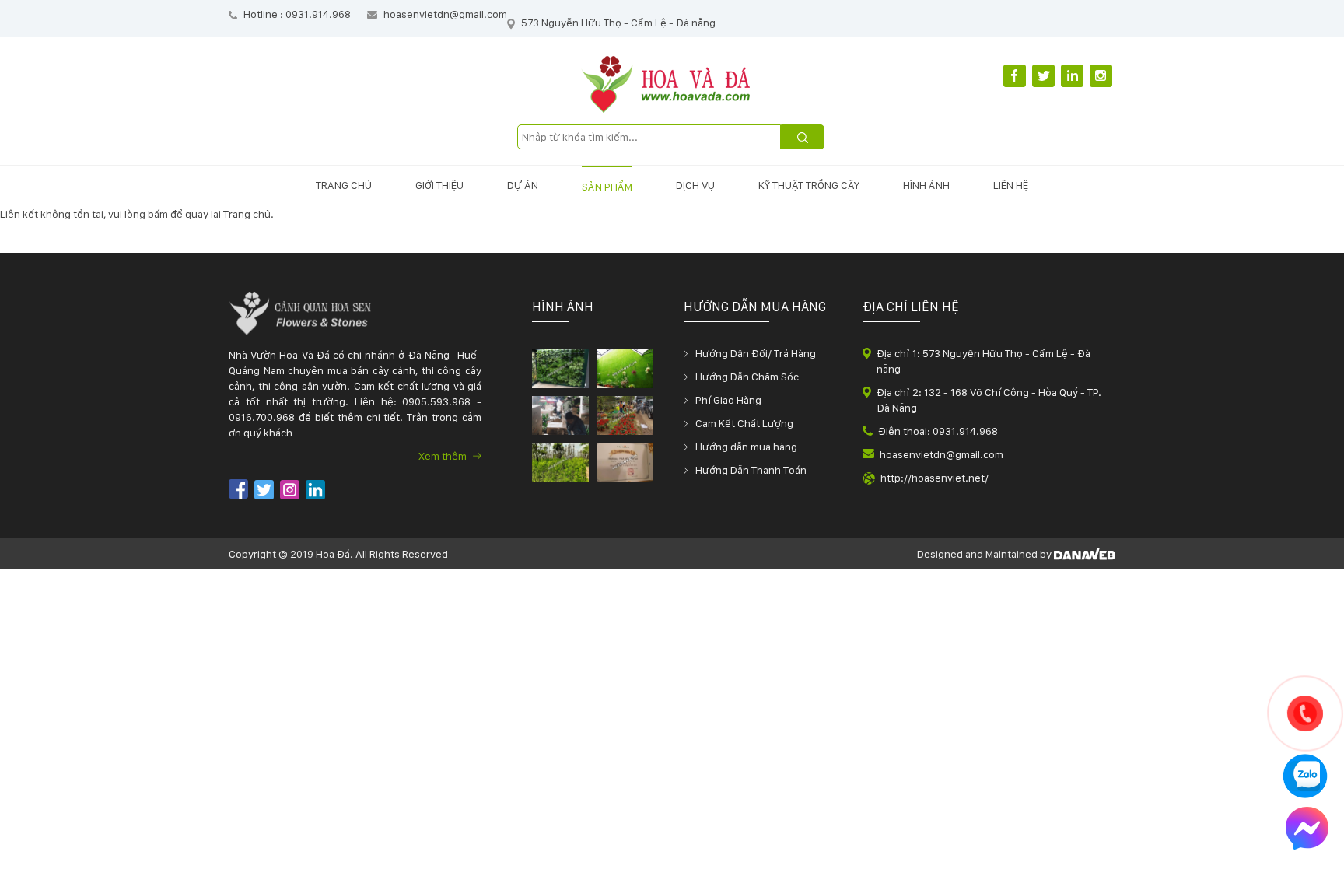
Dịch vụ (695, 185)
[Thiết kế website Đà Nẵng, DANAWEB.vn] (1084, 554)
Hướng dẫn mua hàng (746, 446)
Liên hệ (1010, 185)
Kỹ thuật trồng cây (808, 185)
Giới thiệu (439, 185)
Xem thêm (443, 456)
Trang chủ (344, 185)
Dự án (522, 185)
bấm (158, 214)
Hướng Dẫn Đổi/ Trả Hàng (755, 353)
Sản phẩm (607, 186)
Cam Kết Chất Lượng (744, 423)
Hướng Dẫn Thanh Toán (751, 470)
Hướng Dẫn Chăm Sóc (747, 376)
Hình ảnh (926, 185)
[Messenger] (1307, 830)
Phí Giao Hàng (728, 400)
